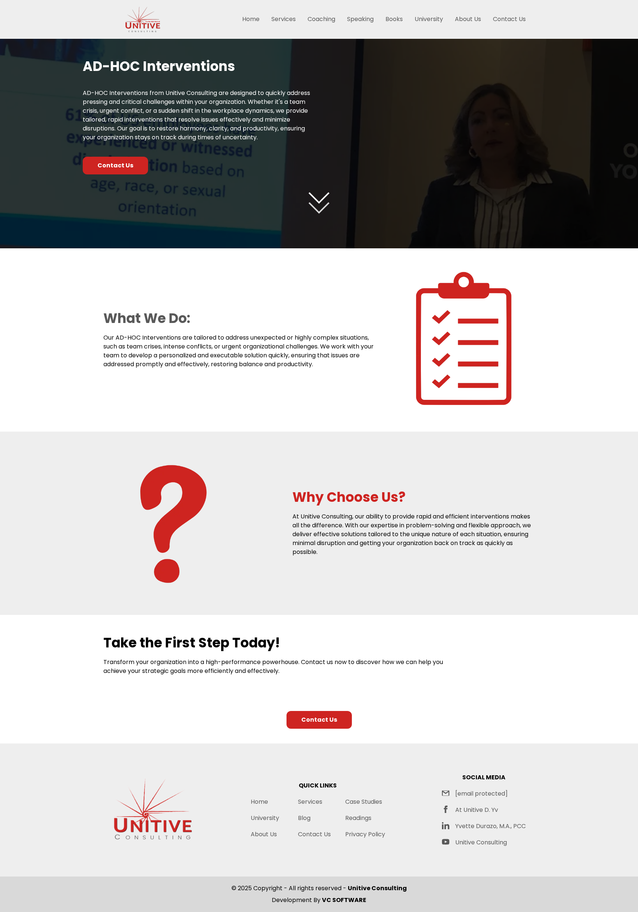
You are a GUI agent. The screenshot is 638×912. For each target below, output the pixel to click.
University (429, 19)
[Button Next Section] (319, 200)
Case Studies (363, 801)
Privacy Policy (365, 834)
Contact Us (509, 19)
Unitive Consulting (481, 842)
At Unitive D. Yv (476, 810)
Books (394, 19)
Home (251, 19)
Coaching (321, 19)
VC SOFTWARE (344, 900)
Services (283, 19)
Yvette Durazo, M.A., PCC (490, 826)
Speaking (360, 19)
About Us (468, 19)
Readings (358, 818)
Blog (304, 818)
